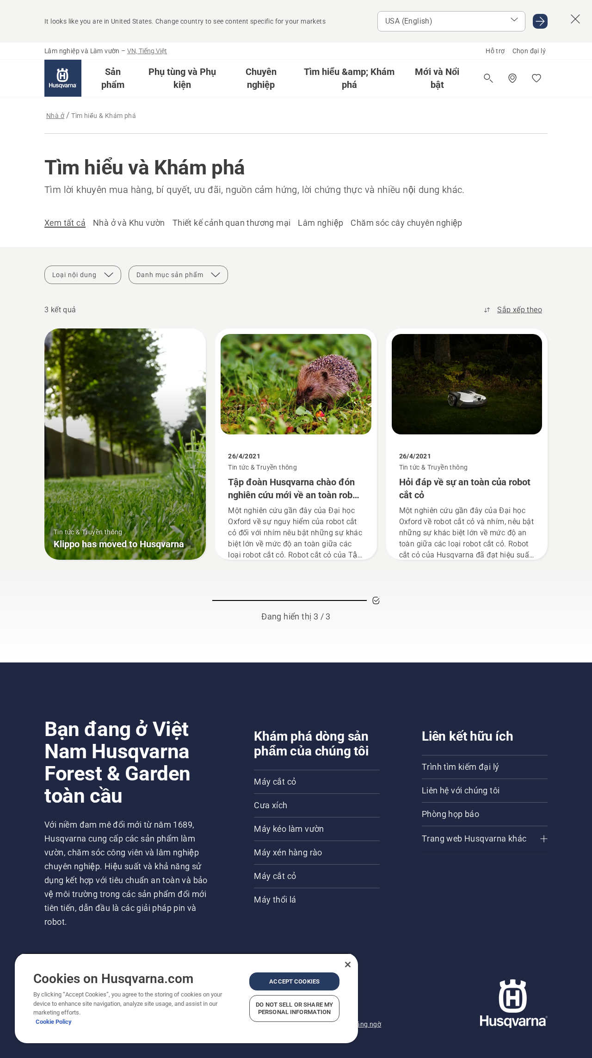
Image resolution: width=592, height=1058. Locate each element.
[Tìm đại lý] (512, 78)
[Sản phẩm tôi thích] (536, 78)
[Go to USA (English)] (540, 21)
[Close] (348, 964)
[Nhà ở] (62, 78)
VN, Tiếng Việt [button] (147, 51)
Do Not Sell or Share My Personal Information (294, 1008)
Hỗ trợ (495, 51)
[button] (113, 78)
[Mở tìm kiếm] (488, 78)
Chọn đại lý (529, 51)
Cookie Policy (54, 1021)
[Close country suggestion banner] (575, 19)
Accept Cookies (294, 981)
